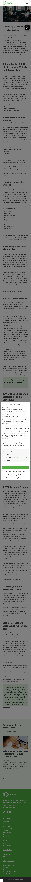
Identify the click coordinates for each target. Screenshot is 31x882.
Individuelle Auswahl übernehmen (15, 471)
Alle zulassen (15, 468)
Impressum (22, 478)
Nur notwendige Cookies (15, 475)
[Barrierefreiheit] (27, 27)
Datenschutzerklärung (12, 478)
